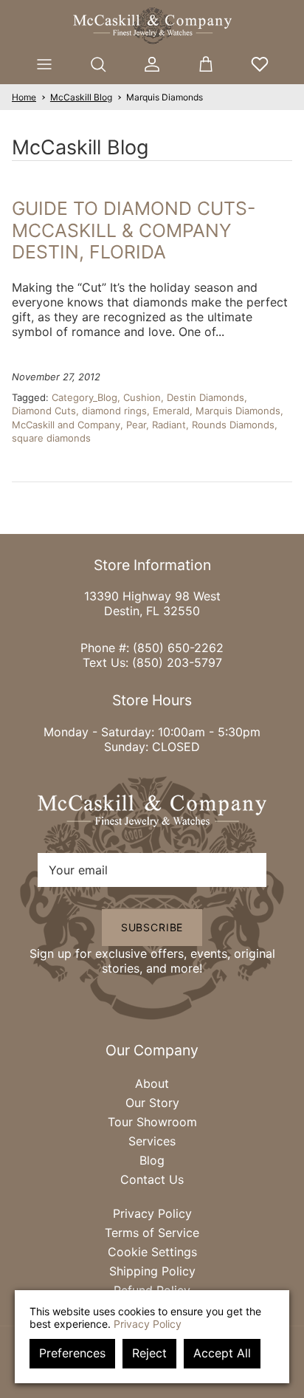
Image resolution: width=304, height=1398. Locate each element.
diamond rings (114, 411)
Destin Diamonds (205, 397)
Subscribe (152, 927)
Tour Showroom (152, 1121)
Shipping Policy (152, 1271)
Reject (149, 1353)
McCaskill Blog (81, 97)
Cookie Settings (152, 1251)
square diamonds (51, 438)
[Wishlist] (260, 64)
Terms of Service (152, 1232)
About (152, 1083)
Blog (152, 1160)
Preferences (72, 1353)
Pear (136, 425)
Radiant (169, 425)
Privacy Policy (152, 1213)
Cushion (142, 397)
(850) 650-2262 (178, 647)
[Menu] (44, 64)
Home (24, 97)
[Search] (98, 64)
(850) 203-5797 (177, 662)
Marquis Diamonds (164, 97)
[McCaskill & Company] (152, 25)
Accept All (222, 1353)
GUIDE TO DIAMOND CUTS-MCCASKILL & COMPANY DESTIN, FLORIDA (133, 230)
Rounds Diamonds (233, 425)
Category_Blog (84, 397)
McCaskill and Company (66, 425)
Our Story (152, 1102)
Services (152, 1141)
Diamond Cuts (44, 411)
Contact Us (152, 1179)
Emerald (171, 411)
